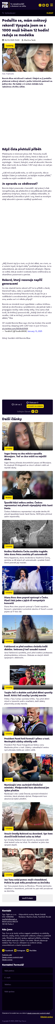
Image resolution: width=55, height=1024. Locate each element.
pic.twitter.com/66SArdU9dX (15, 328)
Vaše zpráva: (10, 991)
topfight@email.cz (9, 919)
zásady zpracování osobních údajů (38, 1013)
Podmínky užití (7, 955)
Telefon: (8, 984)
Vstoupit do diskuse (35, 406)
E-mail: (8, 977)
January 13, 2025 (35, 331)
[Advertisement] (27, 117)
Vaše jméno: (9, 971)
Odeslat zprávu (46, 1017)
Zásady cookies (7, 960)
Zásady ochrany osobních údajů (12, 957)
